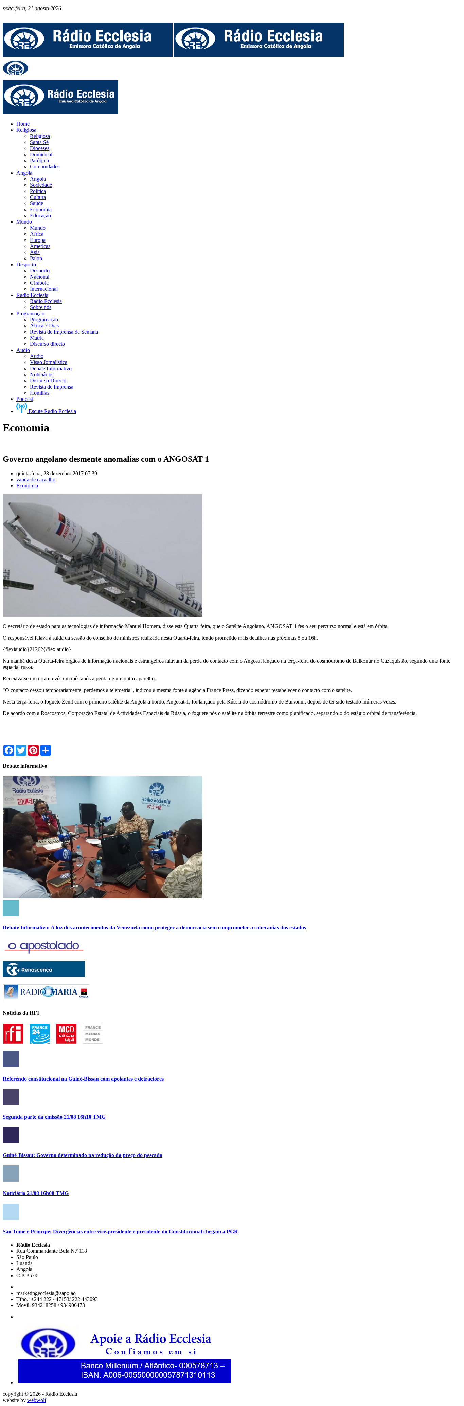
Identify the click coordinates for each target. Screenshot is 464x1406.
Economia (27, 485)
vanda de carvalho (35, 479)
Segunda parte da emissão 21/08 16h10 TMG (54, 1117)
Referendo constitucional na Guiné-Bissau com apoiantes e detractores (83, 1079)
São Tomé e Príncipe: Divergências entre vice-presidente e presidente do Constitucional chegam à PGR (120, 1231)
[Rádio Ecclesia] (88, 55)
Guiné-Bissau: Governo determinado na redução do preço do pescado (82, 1155)
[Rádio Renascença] (44, 975)
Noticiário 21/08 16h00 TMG (36, 1193)
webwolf (36, 1400)
